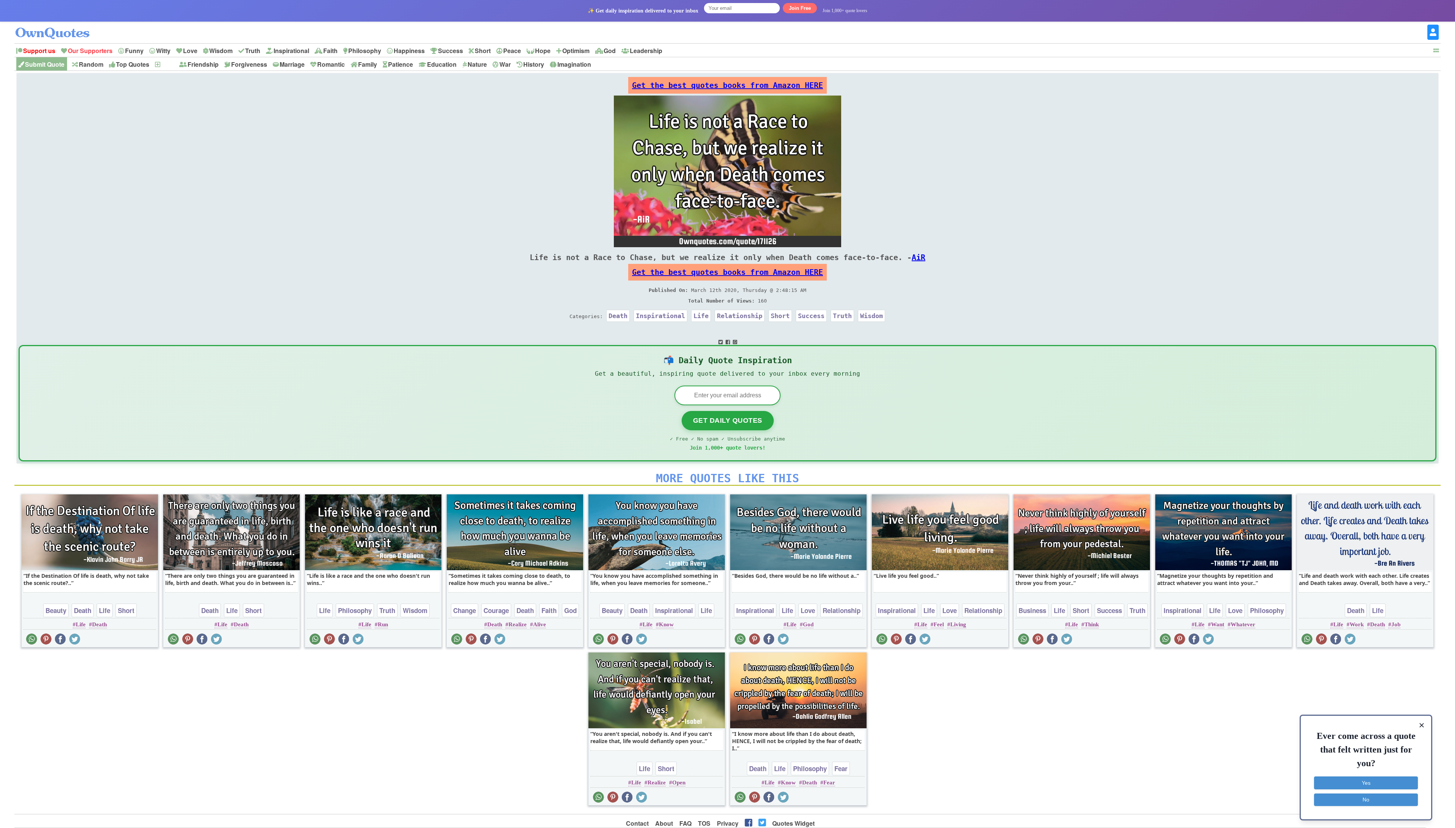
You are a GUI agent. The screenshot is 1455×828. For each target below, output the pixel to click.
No (1366, 800)
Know (666, 624)
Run (383, 624)
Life (701, 316)
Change (464, 610)
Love (190, 50)
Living (958, 624)
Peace (512, 50)
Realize (517, 624)
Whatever (1243, 624)
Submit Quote (44, 64)
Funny (134, 50)
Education (442, 64)
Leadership (646, 50)
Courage (496, 610)
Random (91, 64)
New (167, 64)
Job (1395, 624)
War (505, 64)
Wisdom (221, 50)
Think (1091, 624)
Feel (939, 624)
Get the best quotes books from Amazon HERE (727, 85)
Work (1357, 624)
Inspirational (291, 50)
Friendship (203, 64)
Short (483, 50)
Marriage (292, 64)
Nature (477, 64)
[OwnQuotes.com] (57, 26)
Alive (539, 624)
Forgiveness (249, 64)
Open (678, 782)
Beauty (55, 610)
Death (618, 316)
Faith (330, 50)
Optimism (576, 50)
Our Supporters (90, 50)
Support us (39, 50)
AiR (918, 257)
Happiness (409, 50)
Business (1032, 610)
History (533, 64)
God (610, 50)
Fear (841, 768)
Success (450, 50)
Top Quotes (132, 64)
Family (367, 64)
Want (1217, 624)
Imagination (574, 64)
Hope (543, 50)
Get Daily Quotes (727, 420)
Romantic (331, 64)
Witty (163, 50)
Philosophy (364, 50)
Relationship (739, 316)
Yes (1366, 783)
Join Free (800, 8)
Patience (400, 64)
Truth (252, 50)
